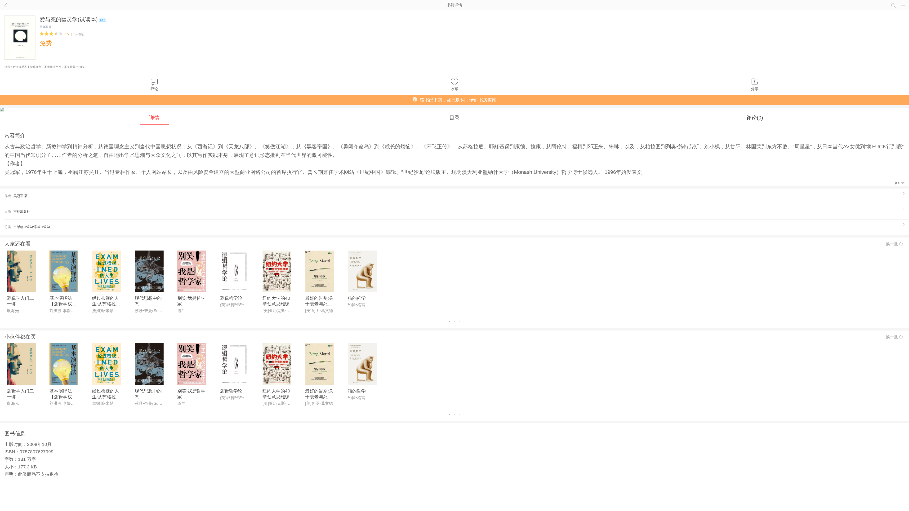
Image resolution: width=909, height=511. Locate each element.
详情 (154, 118)
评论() (754, 118)
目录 (454, 118)
